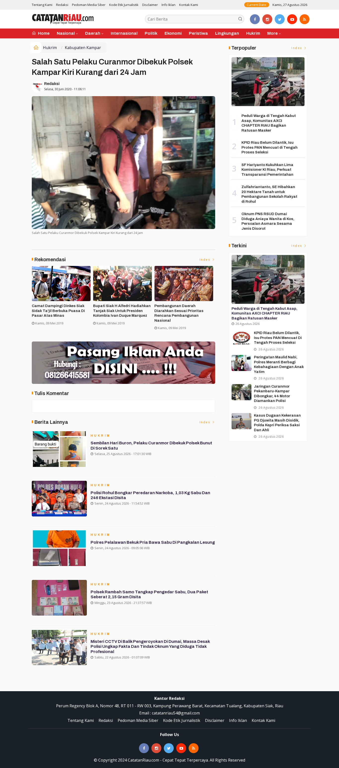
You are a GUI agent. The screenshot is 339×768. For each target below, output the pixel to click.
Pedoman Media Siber (88, 4)
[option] (62, 297)
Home (43, 33)
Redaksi (62, 4)
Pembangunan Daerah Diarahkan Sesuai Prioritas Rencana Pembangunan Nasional (178, 313)
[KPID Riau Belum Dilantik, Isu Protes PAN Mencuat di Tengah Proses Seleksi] (241, 339)
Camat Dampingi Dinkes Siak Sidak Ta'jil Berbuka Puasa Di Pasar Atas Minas (58, 310)
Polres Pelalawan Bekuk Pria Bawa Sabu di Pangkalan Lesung (153, 542)
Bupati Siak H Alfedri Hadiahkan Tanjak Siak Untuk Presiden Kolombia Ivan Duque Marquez (122, 310)
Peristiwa (198, 33)
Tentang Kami (42, 4)
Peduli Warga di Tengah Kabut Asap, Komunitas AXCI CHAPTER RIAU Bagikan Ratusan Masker (264, 313)
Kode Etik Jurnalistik (123, 4)
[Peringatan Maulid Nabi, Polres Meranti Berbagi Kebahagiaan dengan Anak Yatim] (241, 363)
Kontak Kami (188, 4)
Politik (151, 33)
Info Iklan (168, 4)
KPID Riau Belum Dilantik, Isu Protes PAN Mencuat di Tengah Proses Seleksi (269, 147)
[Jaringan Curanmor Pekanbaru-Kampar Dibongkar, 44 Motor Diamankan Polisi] (241, 392)
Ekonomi (173, 33)
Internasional (124, 33)
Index (206, 259)
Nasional (66, 33)
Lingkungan (227, 33)
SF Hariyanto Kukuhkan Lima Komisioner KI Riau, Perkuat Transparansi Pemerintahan (267, 169)
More (272, 33)
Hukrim (253, 33)
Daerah (92, 33)
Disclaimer (150, 4)
